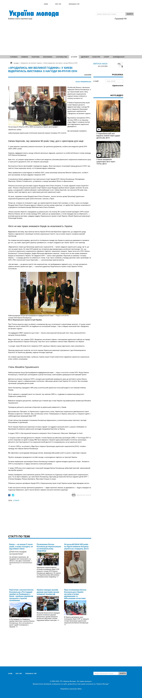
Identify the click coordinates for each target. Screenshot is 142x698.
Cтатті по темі (19, 536)
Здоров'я (85, 57)
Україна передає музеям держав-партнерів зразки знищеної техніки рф (48, 592)
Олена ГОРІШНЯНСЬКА (83, 81)
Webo (80, 689)
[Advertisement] (71, 36)
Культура (96, 57)
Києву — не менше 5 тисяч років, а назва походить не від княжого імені (21, 546)
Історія (74, 57)
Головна (13, 57)
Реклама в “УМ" (74, 4)
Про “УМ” (58, 4)
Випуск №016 (100, 64)
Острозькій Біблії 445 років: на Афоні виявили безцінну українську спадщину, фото (76, 546)
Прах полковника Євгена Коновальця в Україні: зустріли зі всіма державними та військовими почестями (75, 594)
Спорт (106, 57)
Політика (35, 57)
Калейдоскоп (118, 57)
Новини (24, 57)
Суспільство (61, 57)
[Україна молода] (34, 13)
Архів (46, 4)
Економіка (47, 57)
